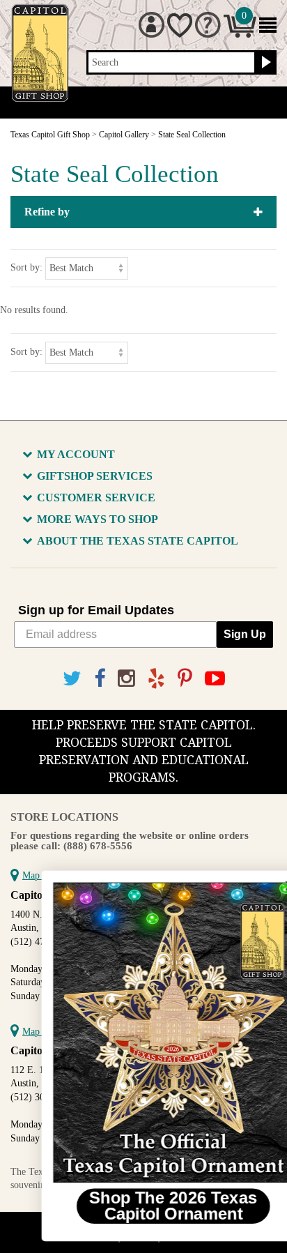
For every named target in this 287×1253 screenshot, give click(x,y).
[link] (145, 1032)
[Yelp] (156, 679)
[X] (72, 679)
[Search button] (264, 62)
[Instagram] (126, 679)
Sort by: (26, 267)
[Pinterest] (185, 679)
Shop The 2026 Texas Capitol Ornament (145, 1206)
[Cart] (240, 34)
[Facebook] (99, 679)
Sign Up (245, 634)
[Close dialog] (261, 886)
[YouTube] (215, 679)
